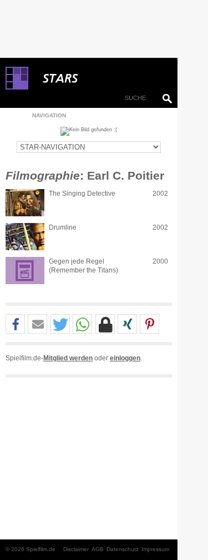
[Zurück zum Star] (88, 131)
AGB (98, 549)
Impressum (155, 549)
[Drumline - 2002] (25, 236)
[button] (15, 324)
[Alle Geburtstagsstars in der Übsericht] (99, 78)
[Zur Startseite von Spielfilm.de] (17, 87)
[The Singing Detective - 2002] (25, 202)
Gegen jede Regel (76, 261)
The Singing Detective (82, 193)
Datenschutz (122, 549)
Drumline (63, 227)
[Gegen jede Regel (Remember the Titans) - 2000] (25, 270)
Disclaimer (76, 549)
